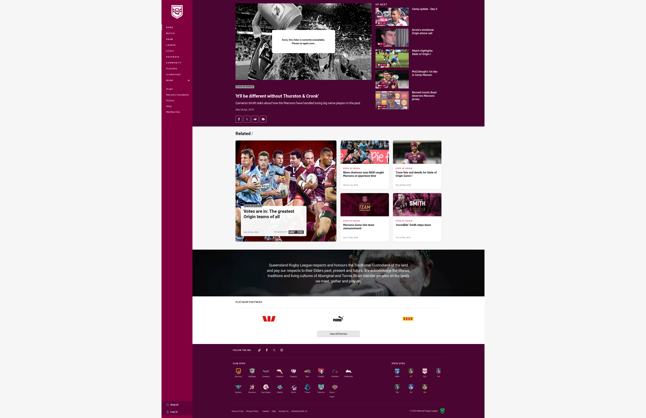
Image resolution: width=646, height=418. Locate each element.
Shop (169, 106)
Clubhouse (173, 74)
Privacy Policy (252, 411)
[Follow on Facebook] (266, 350)
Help (274, 411)
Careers (265, 411)
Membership (173, 111)
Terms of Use (237, 411)
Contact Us (284, 411)
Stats (170, 51)
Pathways (173, 57)
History (170, 100)
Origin (169, 88)
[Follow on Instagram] (281, 350)
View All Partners (338, 333)
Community (174, 62)
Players (171, 68)
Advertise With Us (299, 411)
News (169, 27)
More (169, 80)
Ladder (171, 45)
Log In (174, 411)
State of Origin (245, 87)
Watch (170, 33)
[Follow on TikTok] (259, 350)
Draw (169, 39)
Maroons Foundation (177, 94)
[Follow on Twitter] (274, 350)
